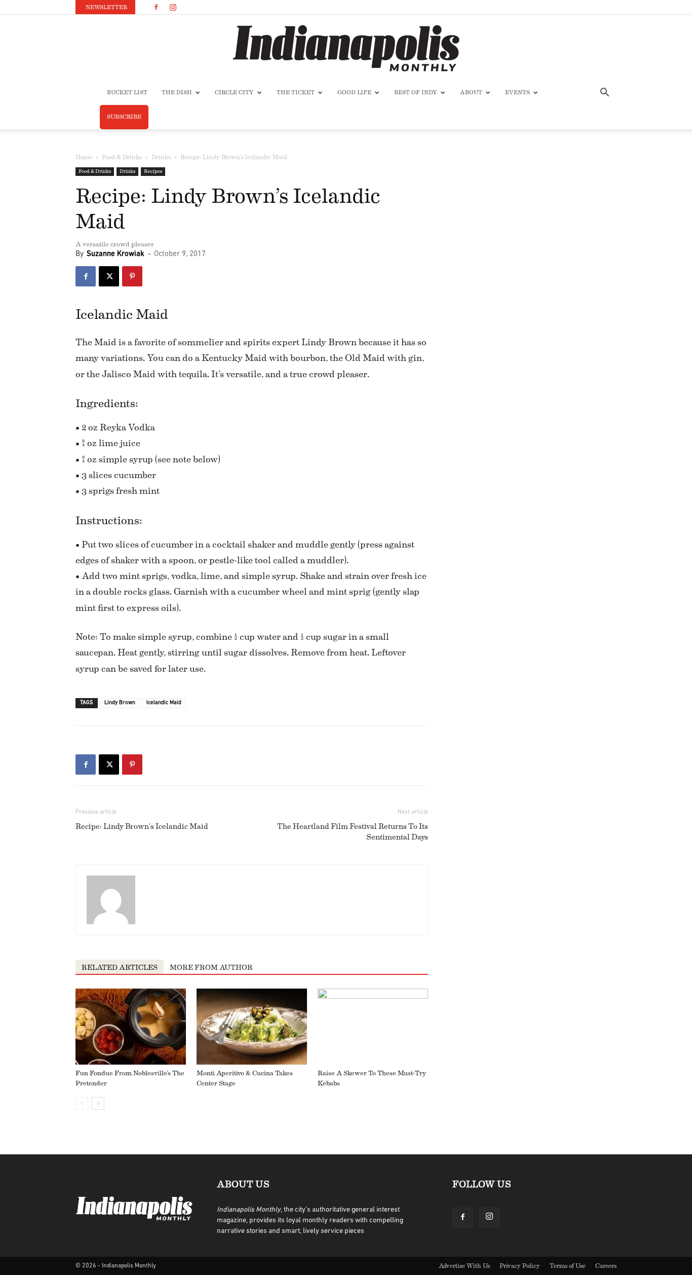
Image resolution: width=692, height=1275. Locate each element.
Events (517, 92)
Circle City (234, 92)
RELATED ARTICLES (120, 967)
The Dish (177, 92)
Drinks (161, 157)
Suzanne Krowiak (115, 254)
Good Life (354, 92)
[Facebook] (156, 7)
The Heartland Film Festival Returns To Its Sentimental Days (352, 832)
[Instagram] (172, 7)
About (471, 92)
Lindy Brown (119, 703)
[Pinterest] (132, 276)
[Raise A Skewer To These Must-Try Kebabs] (373, 1027)
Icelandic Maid (163, 703)
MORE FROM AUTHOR (211, 967)
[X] (109, 276)
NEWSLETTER (106, 7)
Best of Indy (415, 92)
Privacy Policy (519, 1266)
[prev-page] (81, 1103)
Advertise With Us (464, 1266)
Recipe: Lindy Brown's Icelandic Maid (141, 826)
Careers (606, 1266)
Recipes (153, 171)
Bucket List (127, 92)
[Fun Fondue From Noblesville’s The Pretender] (130, 1027)
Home (83, 157)
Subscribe (124, 117)
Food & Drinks (122, 157)
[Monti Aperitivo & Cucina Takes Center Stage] (252, 1027)
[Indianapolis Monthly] (346, 48)
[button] (604, 93)
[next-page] (98, 1103)
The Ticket (296, 92)
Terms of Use (568, 1266)
